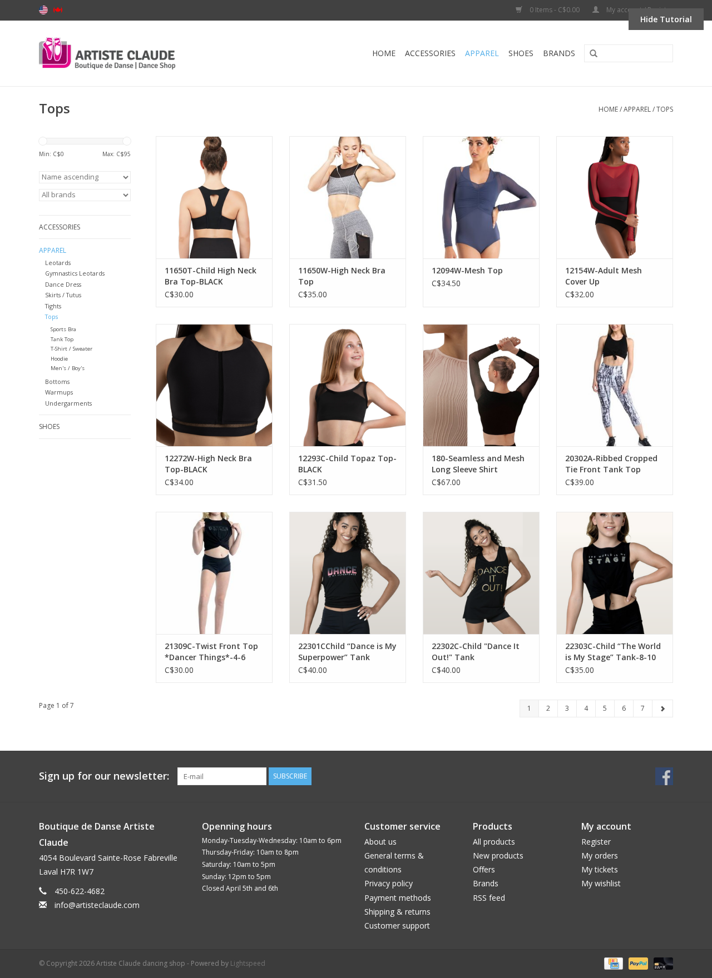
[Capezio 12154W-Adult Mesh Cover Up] (614, 197)
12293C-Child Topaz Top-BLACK (347, 464)
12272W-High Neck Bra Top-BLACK (208, 464)
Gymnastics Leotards (75, 273)
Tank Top (62, 339)
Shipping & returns (397, 911)
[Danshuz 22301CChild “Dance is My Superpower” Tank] (347, 573)
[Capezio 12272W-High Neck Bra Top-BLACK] (214, 385)
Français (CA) (57, 10)
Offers (484, 869)
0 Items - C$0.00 (554, 9)
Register (596, 841)
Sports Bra (63, 329)
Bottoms (57, 381)
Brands (559, 53)
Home (383, 53)
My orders (599, 855)
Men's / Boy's (68, 368)
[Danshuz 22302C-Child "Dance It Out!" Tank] (481, 573)
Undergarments (68, 403)
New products (498, 855)
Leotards (58, 262)
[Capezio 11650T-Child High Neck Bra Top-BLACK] (214, 197)
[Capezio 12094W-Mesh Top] (481, 197)
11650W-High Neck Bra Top (341, 276)
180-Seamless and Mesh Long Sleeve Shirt (478, 464)
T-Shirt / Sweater (71, 348)
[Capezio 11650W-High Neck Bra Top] (347, 197)
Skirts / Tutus (63, 295)
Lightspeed (247, 963)
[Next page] (662, 708)
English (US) (43, 10)
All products (494, 841)
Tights (53, 306)
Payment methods (397, 897)
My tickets (599, 869)
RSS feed (489, 897)
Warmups (59, 392)
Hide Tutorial (666, 19)
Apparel (482, 53)
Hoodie (59, 358)
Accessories (430, 53)
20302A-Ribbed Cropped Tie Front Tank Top (611, 464)
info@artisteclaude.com (97, 905)
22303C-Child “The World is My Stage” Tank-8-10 (613, 651)
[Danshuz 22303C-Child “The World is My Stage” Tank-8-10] (614, 573)
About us (380, 841)
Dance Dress (63, 284)
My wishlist (601, 883)
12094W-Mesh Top (467, 270)
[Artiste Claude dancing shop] (137, 53)
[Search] (589, 53)
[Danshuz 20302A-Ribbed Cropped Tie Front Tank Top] (614, 385)
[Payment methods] (612, 962)
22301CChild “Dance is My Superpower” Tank (347, 651)
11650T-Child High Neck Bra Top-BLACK (210, 276)
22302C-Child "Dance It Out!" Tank (476, 651)
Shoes (520, 53)
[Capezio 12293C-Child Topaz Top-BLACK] (347, 385)
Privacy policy (388, 883)
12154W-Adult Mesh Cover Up (603, 276)
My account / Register (639, 9)
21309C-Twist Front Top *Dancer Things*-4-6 (211, 651)
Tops (664, 109)
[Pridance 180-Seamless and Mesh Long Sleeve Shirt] (481, 385)
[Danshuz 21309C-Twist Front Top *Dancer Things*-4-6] (214, 573)
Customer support (397, 925)
